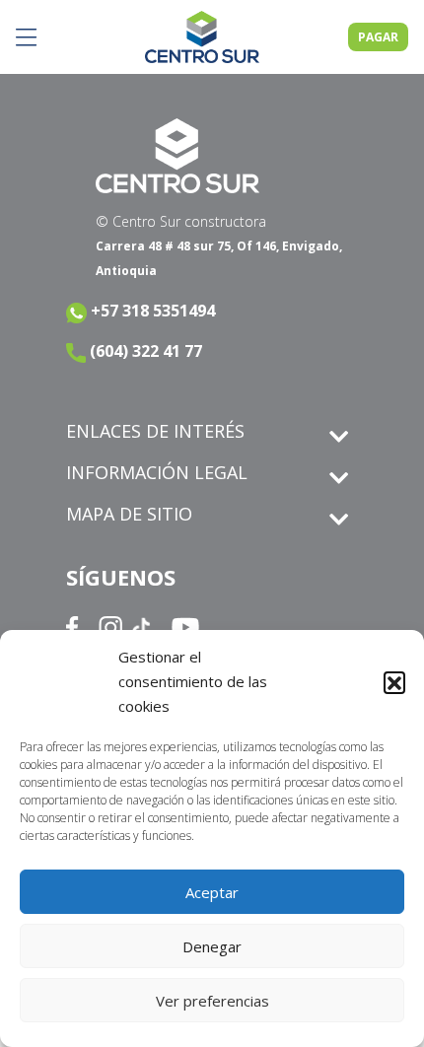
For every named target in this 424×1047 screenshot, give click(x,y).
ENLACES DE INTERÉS (155, 431)
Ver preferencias (212, 1001)
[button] (394, 682)
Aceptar (212, 892)
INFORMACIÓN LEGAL (156, 472)
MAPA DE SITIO (129, 513)
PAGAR (378, 37)
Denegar (212, 946)
